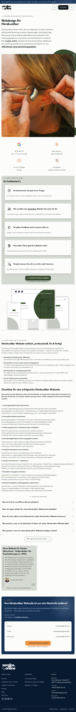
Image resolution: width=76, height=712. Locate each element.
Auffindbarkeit (13, 461)
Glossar (4, 689)
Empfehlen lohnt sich (8, 682)
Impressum (5, 475)
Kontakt (4, 679)
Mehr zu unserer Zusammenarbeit (18, 588)
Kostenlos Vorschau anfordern (39, 278)
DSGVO (16, 475)
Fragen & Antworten (8, 685)
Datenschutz (50, 373)
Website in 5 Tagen (31, 685)
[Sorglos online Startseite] (8, 666)
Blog (2, 692)
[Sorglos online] (9, 7)
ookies (72, 709)
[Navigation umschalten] (72, 7)
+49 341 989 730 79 (62, 626)
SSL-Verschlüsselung (8, 477)
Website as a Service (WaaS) (34, 682)
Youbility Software (21, 617)
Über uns (4, 695)
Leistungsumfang (30, 679)
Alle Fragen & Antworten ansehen (37, 539)
